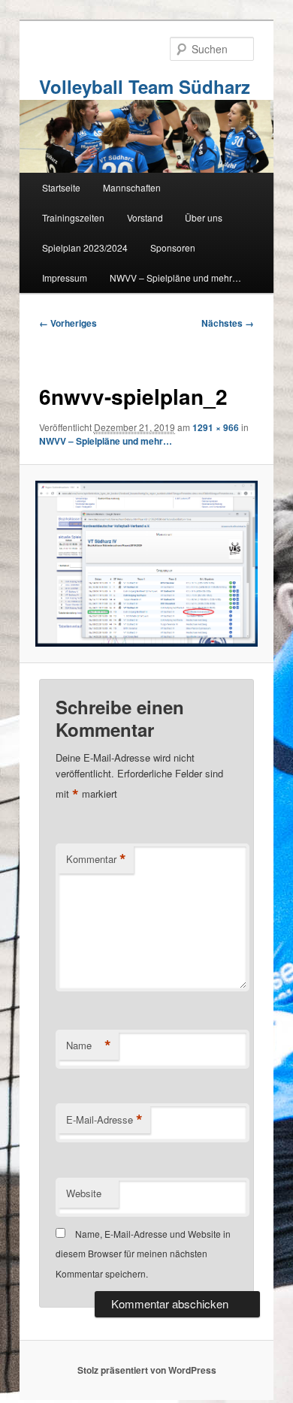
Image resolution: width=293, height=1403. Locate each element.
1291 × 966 (215, 427)
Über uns (203, 217)
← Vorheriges (68, 323)
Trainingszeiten (73, 217)
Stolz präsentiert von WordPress (146, 1370)
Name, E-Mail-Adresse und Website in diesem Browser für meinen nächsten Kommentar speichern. (143, 1253)
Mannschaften (132, 187)
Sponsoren (172, 247)
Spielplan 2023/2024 (85, 247)
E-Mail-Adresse (104, 1120)
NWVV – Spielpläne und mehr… (175, 277)
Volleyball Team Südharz (144, 86)
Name (88, 1045)
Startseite (61, 187)
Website (83, 1193)
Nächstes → (227, 323)
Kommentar (96, 859)
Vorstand (145, 217)
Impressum (64, 277)
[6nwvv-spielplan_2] (146, 564)
